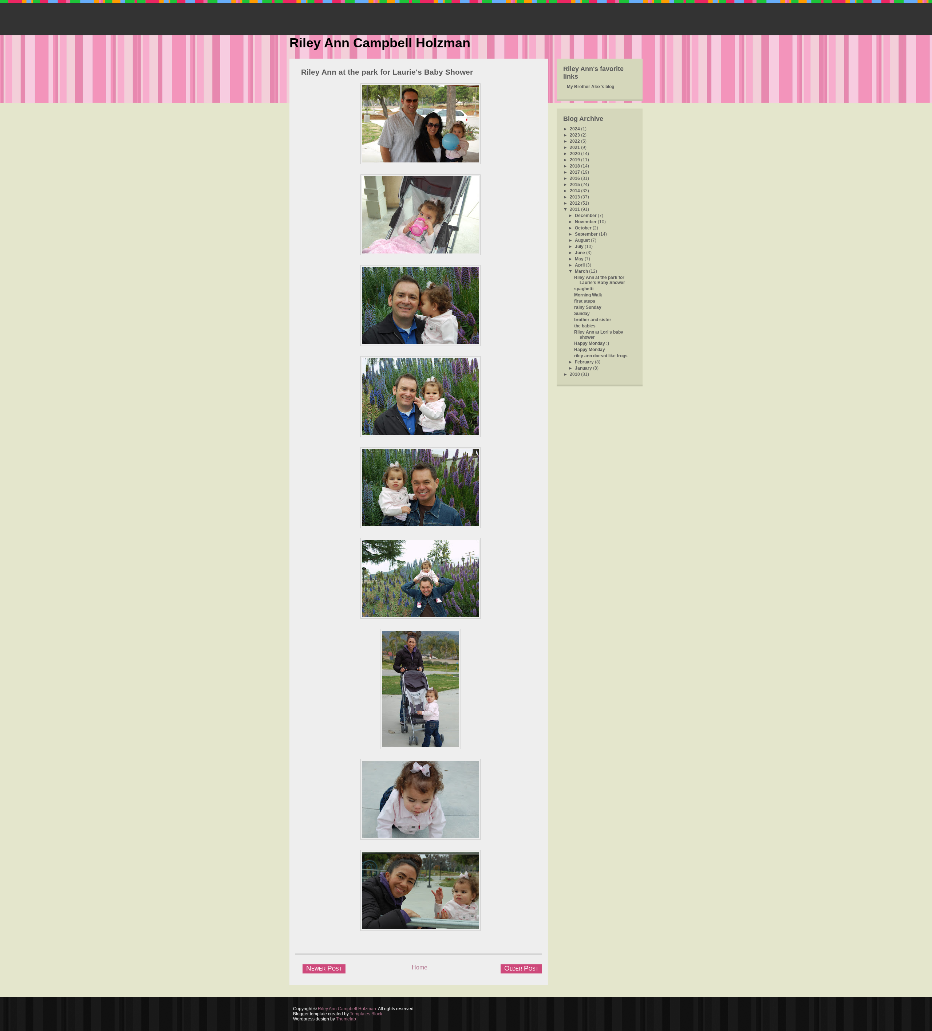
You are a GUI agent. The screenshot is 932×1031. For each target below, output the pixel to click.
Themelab (346, 1019)
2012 (575, 203)
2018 (575, 166)
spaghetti (583, 288)
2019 (575, 159)
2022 (575, 141)
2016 (575, 178)
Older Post (521, 968)
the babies (585, 325)
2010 (575, 374)
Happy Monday (589, 349)
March (582, 271)
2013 (575, 197)
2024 (575, 128)
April (580, 265)
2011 (575, 209)
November (586, 221)
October (584, 228)
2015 (575, 184)
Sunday (582, 313)
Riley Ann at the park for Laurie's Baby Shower (387, 72)
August (583, 240)
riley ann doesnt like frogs (601, 355)
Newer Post (324, 968)
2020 (575, 153)
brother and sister (592, 319)
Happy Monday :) (591, 343)
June (580, 252)
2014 (575, 190)
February (585, 362)
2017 (575, 172)
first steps (584, 301)
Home (419, 967)
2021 (575, 147)
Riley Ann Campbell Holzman (379, 42)
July (580, 246)
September (587, 234)
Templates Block (366, 1013)
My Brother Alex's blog (590, 86)
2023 (575, 135)
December (586, 215)
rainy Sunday (587, 307)
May (580, 258)
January (584, 368)
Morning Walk (588, 295)
